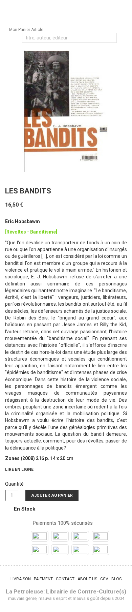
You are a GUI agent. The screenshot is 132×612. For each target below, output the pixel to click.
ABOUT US (87, 579)
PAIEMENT (43, 579)
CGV (104, 579)
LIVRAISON (20, 579)
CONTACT (65, 579)
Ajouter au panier (52, 495)
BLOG (116, 579)
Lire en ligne (19, 469)
